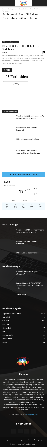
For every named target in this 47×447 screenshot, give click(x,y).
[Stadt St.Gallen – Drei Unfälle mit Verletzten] (23, 32)
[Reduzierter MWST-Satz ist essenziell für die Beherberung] (8, 153)
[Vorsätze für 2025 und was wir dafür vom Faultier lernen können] (8, 119)
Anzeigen (7, 440)
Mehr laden (23, 162)
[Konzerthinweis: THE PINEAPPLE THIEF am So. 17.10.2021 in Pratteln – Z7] (8, 286)
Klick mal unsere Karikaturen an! (24, 174)
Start (4, 9)
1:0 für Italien (21, 295)
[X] (33, 431)
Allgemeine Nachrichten (10, 42)
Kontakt (14, 440)
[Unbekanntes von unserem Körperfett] (8, 130)
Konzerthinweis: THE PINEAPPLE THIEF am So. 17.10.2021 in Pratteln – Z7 (29, 285)
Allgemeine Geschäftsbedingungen (31, 440)
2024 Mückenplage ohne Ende (27, 139)
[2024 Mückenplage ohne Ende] (8, 142)
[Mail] (26, 431)
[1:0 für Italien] (8, 298)
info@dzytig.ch (32, 415)
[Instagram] (20, 431)
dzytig (4, 52)
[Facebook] (13, 431)
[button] (4, 3)
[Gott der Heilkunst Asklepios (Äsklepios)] (8, 275)
